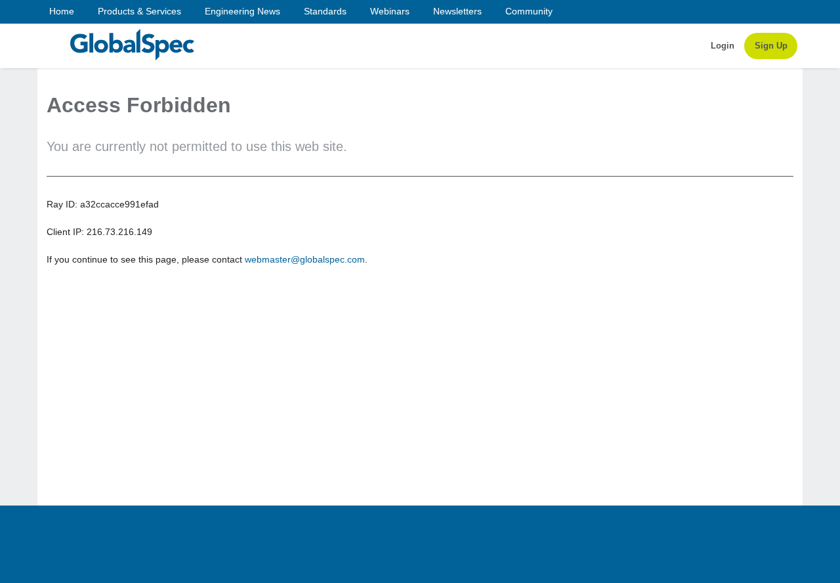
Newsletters (457, 11)
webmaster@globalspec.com (305, 259)
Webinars (390, 11)
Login (722, 46)
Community (529, 11)
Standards (325, 11)
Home (61, 11)
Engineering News (242, 11)
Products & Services (139, 11)
